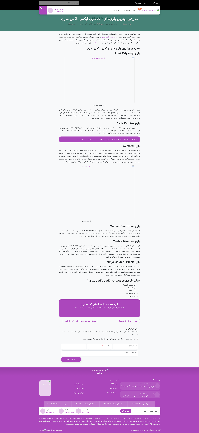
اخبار (133, 10)
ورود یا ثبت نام (154, 3)
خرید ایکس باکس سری (109, 37)
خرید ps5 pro (113, 388)
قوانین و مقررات (78, 393)
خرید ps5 (79, 418)
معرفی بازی (126, 10)
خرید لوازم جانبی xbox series (103, 421)
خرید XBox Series (112, 393)
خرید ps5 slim (79, 384)
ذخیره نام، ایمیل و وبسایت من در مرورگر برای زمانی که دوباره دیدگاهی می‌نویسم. (109, 339)
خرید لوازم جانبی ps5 (121, 421)
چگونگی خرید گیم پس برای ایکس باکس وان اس (80, 321)
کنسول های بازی (114, 10)
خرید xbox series (48, 418)
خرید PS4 (80, 388)
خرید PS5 (114, 384)
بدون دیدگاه (71, 24)
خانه (115, 24)
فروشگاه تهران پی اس (140, 3)
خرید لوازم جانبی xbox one (68, 421)
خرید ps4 (71, 418)
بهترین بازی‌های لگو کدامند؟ (128, 321)
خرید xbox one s (61, 418)
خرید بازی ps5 (134, 421)
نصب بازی (97, 42)
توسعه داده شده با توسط (54, 430)
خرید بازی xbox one (146, 421)
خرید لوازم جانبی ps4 (85, 421)
